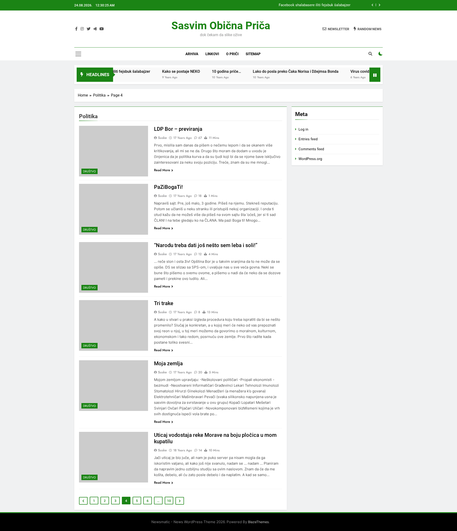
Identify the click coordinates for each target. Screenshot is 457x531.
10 (169, 501)
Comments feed (311, 149)
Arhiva (191, 54)
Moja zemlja (168, 363)
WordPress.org (310, 159)
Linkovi (212, 54)
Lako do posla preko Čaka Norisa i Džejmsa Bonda (285, 71)
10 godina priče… (215, 71)
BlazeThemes (258, 522)
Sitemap (253, 54)
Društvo (89, 171)
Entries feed (308, 139)
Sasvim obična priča (220, 25)
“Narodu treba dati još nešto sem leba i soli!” (206, 245)
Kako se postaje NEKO (170, 71)
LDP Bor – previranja (178, 129)
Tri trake (163, 303)
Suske (162, 137)
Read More (162, 170)
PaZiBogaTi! (168, 187)
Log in (303, 129)
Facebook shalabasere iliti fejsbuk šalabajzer (314, 5)
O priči (232, 54)
